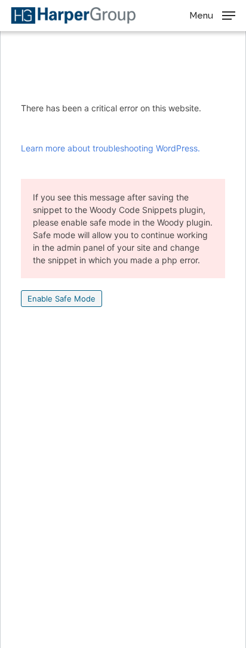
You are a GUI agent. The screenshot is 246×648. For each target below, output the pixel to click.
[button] (212, 14)
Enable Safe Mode (61, 298)
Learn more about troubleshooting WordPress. (110, 148)
